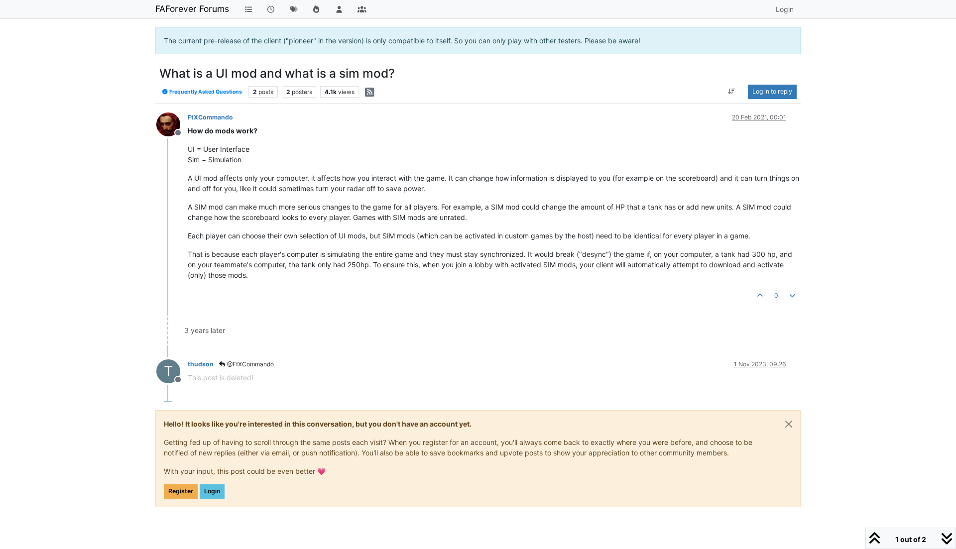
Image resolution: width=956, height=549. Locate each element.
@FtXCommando (250, 364)
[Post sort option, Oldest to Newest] (731, 92)
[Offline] (172, 123)
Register (180, 491)
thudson (201, 364)
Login (212, 491)
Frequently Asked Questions (205, 92)
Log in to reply (772, 91)
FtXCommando (210, 117)
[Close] (788, 424)
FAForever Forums (192, 8)
